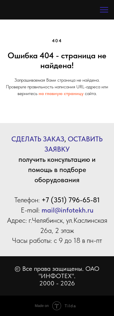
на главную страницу (61, 93)
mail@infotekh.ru (68, 210)
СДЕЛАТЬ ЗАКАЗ (37, 139)
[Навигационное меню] (104, 10)
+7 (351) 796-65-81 (71, 200)
